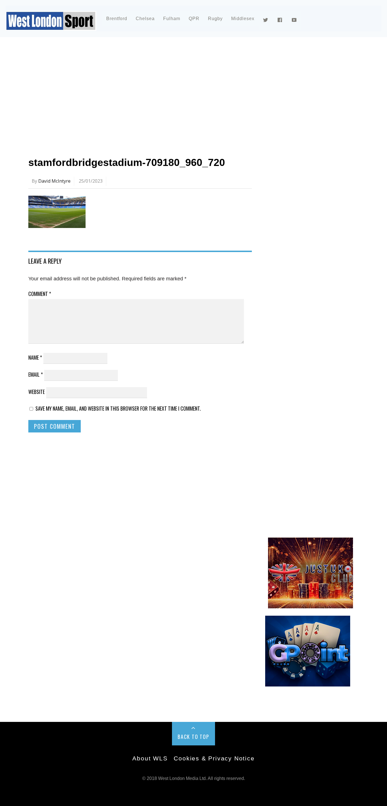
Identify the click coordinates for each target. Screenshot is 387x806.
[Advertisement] (193, 91)
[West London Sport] (51, 26)
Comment (39, 293)
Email (35, 374)
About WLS (149, 758)
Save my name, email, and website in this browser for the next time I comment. (118, 408)
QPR (194, 18)
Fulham (171, 18)
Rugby (215, 18)
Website (36, 391)
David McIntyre (54, 181)
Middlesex (242, 18)
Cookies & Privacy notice (214, 758)
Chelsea (145, 18)
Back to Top (193, 736)
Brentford (116, 18)
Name (35, 357)
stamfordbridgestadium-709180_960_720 (126, 162)
